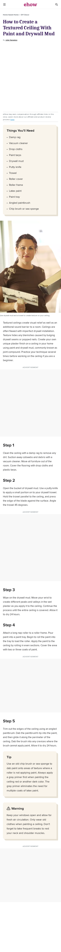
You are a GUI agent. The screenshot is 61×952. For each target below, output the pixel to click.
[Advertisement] (30, 77)
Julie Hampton (11, 40)
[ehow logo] (30, 4)
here (12, 119)
